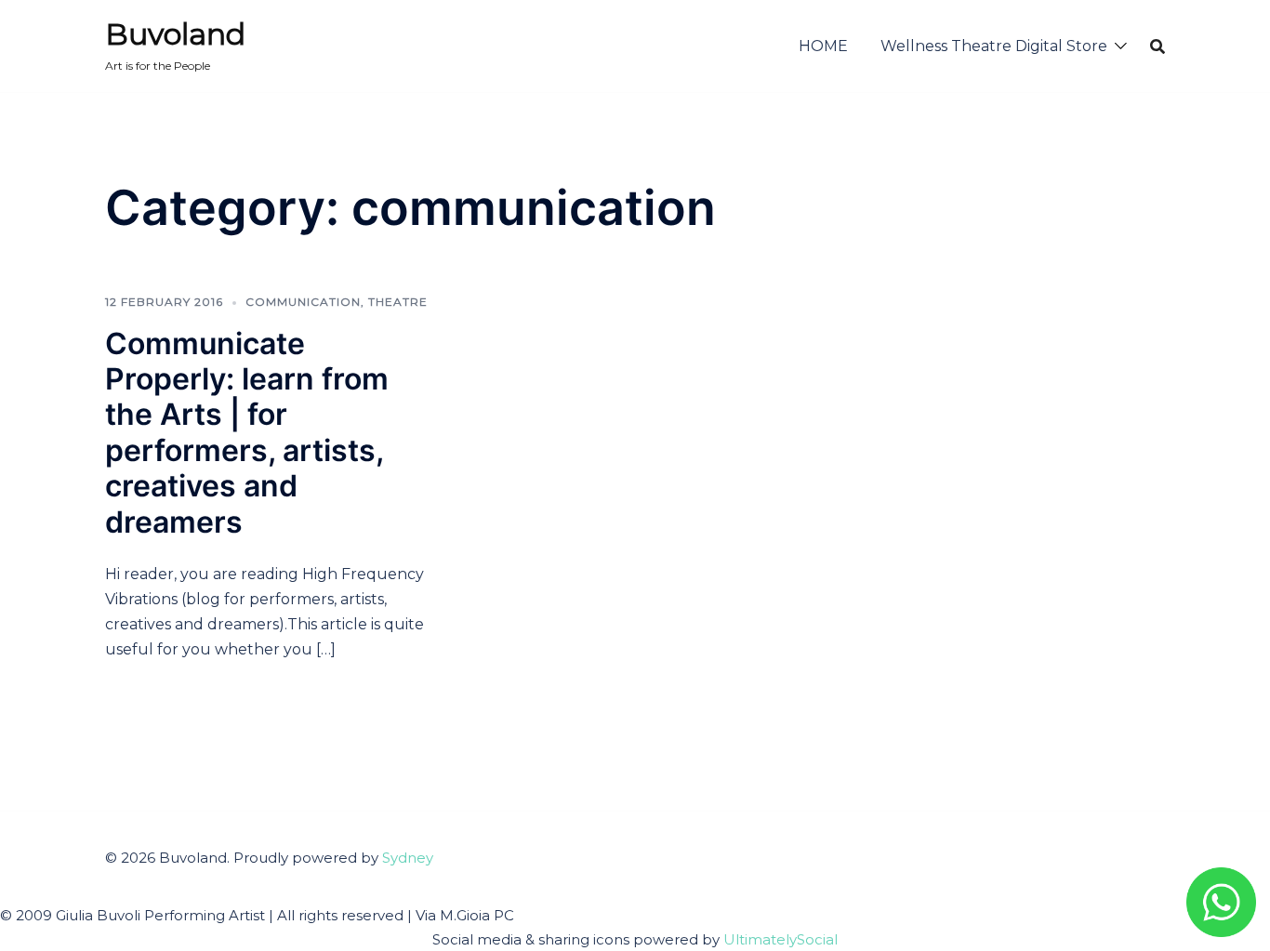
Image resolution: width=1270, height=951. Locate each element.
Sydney (407, 857)
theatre (398, 302)
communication (303, 302)
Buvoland (175, 34)
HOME (823, 46)
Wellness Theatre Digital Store (993, 46)
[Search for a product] (1157, 46)
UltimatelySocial (780, 939)
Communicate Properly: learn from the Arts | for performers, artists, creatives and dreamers (247, 432)
